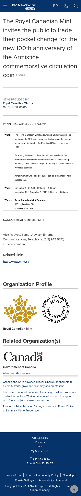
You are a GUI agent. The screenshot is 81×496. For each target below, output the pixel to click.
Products (40, 442)
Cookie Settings (24, 480)
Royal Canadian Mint (17, 328)
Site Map (68, 475)
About (40, 446)
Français (20, 75)
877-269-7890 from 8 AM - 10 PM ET (40, 461)
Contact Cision (40, 438)
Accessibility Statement (53, 480)
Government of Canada (19, 367)
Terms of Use (13, 475)
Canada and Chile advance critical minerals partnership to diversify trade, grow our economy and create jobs (38, 384)
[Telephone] (66, 6)
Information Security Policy (42, 475)
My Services (38, 451)
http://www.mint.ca (16, 261)
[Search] (76, 6)
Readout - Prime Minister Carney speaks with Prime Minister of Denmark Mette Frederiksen (39, 408)
